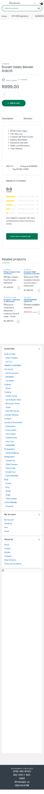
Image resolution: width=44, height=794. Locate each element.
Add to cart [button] (18, 288)
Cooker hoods (11, 396)
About (6, 545)
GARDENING (10, 445)
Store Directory (10, 560)
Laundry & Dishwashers (13, 422)
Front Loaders (11, 430)
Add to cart (15, 103)
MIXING (14, 297)
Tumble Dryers (11, 438)
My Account (9, 520)
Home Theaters (12, 358)
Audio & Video (10, 354)
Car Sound (8, 369)
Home (4, 16)
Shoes (8, 388)
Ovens (8, 407)
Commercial (10, 460)
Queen (8, 491)
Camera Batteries (12, 453)
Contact (7, 548)
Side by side (10, 468)
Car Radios (10, 381)
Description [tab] (7, 118)
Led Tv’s (9, 362)
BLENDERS (5, 64)
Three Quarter (11, 499)
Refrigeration (9, 457)
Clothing (7, 384)
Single (8, 495)
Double (8, 483)
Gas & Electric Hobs (13, 400)
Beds (6, 480)
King (7, 487)
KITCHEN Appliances (20, 16)
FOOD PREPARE (12, 476)
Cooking (7, 392)
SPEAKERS (10, 377)
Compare (8, 556)
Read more (18, 321)
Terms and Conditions (13, 564)
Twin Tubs (10, 441)
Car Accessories (12, 373)
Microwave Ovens (13, 403)
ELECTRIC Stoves (12, 411)
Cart (5, 527)
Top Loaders (11, 434)
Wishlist (7, 552)
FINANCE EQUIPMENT (13, 365)
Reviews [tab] (28, 118)
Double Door (11, 472)
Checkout (8, 523)
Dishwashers (10, 426)
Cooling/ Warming (11, 415)
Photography (9, 449)
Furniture (7, 419)
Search (39, 8)
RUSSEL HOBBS (22, 169)
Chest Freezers (12, 464)
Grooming (9, 506)
